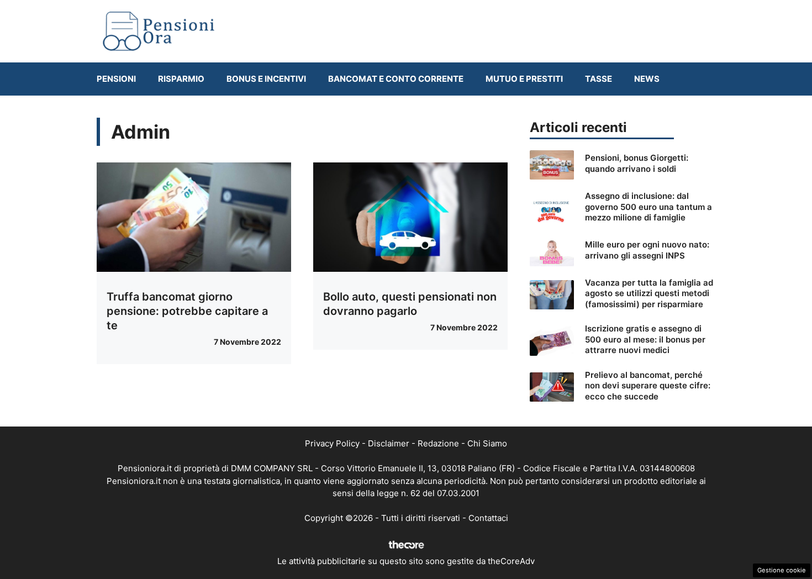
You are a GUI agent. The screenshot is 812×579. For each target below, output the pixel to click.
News (647, 78)
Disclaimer (388, 443)
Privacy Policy (332, 443)
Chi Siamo (487, 443)
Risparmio (181, 78)
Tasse (598, 78)
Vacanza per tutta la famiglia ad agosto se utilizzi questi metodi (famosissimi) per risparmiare (649, 293)
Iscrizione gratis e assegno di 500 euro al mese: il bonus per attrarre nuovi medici (645, 339)
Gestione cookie (781, 570)
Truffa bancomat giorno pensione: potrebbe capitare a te (187, 311)
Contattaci (488, 518)
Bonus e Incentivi (266, 78)
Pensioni (116, 78)
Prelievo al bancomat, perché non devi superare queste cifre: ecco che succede (647, 386)
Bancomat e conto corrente (395, 78)
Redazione (438, 443)
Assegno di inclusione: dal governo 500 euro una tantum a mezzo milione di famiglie (648, 207)
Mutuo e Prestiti (524, 78)
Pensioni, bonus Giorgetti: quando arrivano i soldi (636, 163)
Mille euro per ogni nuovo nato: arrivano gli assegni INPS (647, 250)
